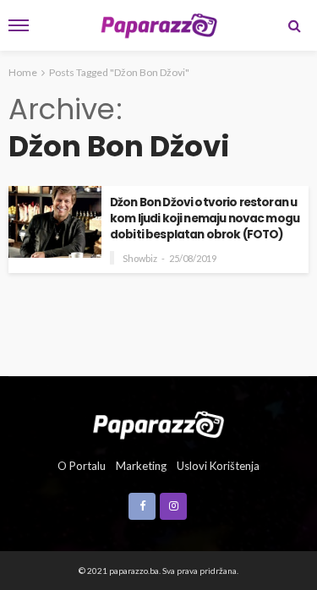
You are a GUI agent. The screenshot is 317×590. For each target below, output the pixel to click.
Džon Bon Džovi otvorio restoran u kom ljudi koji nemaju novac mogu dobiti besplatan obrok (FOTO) (204, 218)
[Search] (294, 25)
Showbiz (140, 258)
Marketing (141, 466)
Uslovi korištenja (218, 466)
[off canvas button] (18, 25)
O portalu (81, 466)
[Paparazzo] (158, 423)
